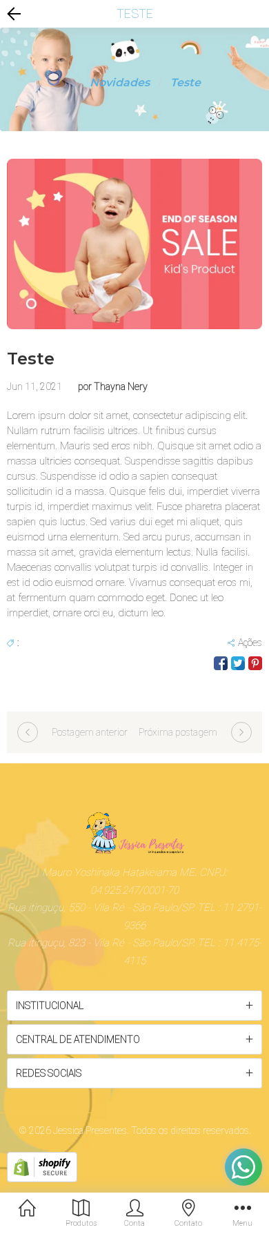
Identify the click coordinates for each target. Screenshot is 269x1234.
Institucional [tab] (49, 1005)
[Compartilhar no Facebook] (221, 663)
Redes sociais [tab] (48, 1073)
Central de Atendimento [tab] (78, 1039)
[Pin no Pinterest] (255, 663)
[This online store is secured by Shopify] (42, 1166)
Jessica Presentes (90, 1130)
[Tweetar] (238, 663)
